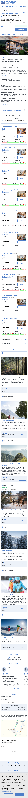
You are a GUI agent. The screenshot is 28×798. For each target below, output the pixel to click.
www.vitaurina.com (5, 20)
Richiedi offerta (21, 29)
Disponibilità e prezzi (6, 34)
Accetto (20, 795)
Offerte (14, 34)
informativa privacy (7, 791)
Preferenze (8, 795)
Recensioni (20, 34)
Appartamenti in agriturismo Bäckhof (11, 749)
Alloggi (3, 6)
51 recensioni (8, 62)
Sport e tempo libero (21, 6)
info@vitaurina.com (16, 20)
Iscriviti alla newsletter (14, 770)
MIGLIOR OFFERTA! (21, 26)
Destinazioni (10, 6)
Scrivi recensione (15, 663)
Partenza (17, 118)
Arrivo (3, 118)
